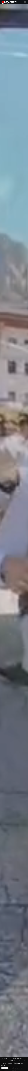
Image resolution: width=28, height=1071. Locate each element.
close (4, 1068)
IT (21, 2)
